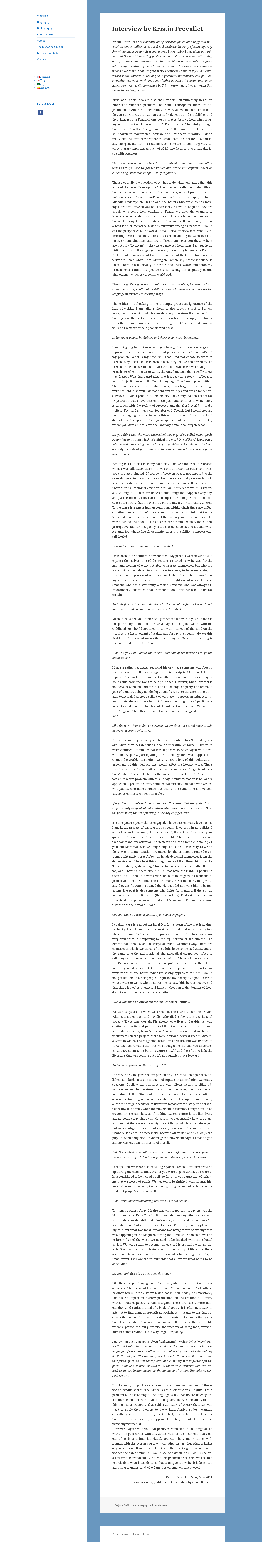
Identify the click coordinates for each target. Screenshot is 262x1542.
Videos (41, 40)
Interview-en (159, 1505)
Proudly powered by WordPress (130, 1534)
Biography (43, 22)
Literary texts (45, 34)
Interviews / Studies (48, 53)
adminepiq (141, 1505)
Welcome (42, 15)
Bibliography (44, 28)
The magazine (50, 47)
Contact (41, 59)
